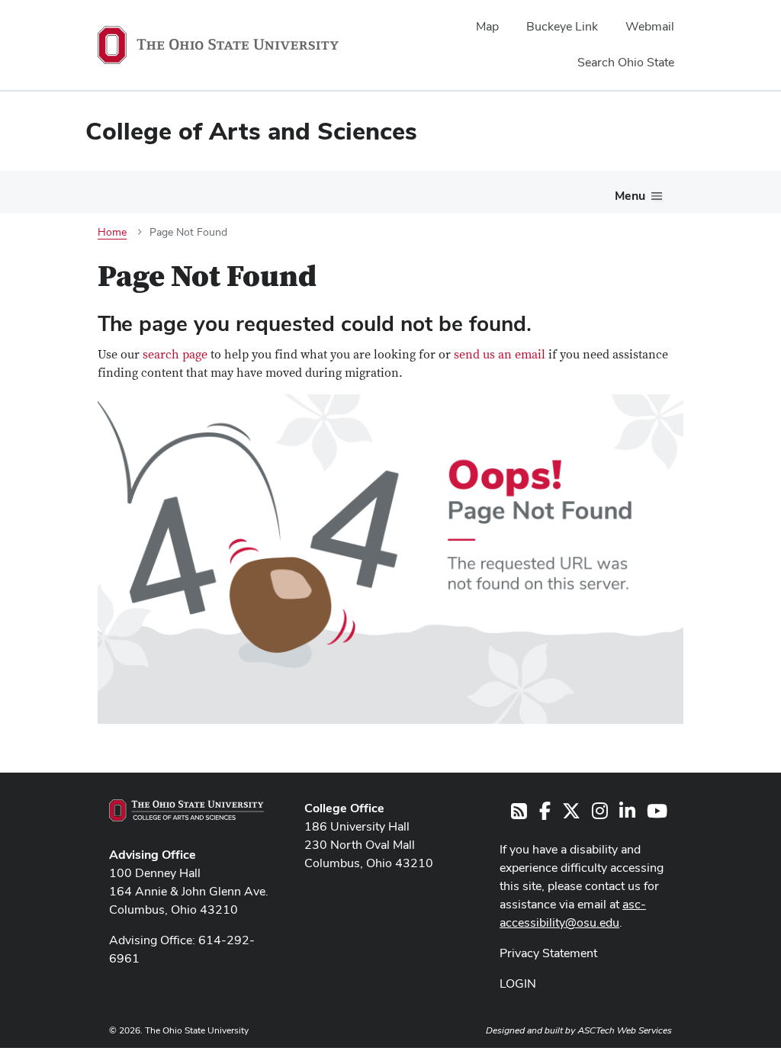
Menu (630, 196)
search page (175, 354)
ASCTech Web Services (624, 1030)
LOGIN (518, 983)
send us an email (499, 354)
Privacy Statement (548, 953)
